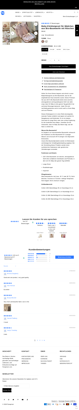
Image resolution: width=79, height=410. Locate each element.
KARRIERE (44, 358)
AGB (61, 358)
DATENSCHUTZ (65, 361)
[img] (15, 221)
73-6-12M (52, 49)
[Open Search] (75, 12)
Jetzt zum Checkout (59, 72)
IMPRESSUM (25, 363)
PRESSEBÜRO (26, 358)
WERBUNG (25, 361)
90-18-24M (44, 54)
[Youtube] (22, 400)
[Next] (36, 33)
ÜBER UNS (44, 356)
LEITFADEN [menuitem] (27, 16)
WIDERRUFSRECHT (66, 363)
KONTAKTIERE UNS (28, 356)
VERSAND (63, 356)
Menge (43, 60)
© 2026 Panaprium (8, 404)
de (76, 7)
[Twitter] (13, 400)
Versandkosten (49, 35)
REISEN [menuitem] (18, 16)
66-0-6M (59, 49)
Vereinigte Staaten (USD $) (67, 401)
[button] (45, 23)
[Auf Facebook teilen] (77, 27)
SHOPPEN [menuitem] (37, 16)
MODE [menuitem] (17, 12)
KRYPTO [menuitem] (49, 12)
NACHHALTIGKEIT (46, 361)
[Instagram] (8, 400)
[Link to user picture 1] (7, 307)
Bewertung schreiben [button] (64, 257)
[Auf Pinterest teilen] (77, 34)
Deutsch (54, 401)
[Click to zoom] (36, 24)
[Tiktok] (27, 400)
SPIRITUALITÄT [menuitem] (27, 12)
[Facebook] (4, 400)
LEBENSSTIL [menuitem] (39, 12)
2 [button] (37, 340)
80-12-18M (44, 49)
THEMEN (43, 363)
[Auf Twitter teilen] (77, 30)
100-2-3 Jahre (66, 49)
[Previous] (12, 33)
